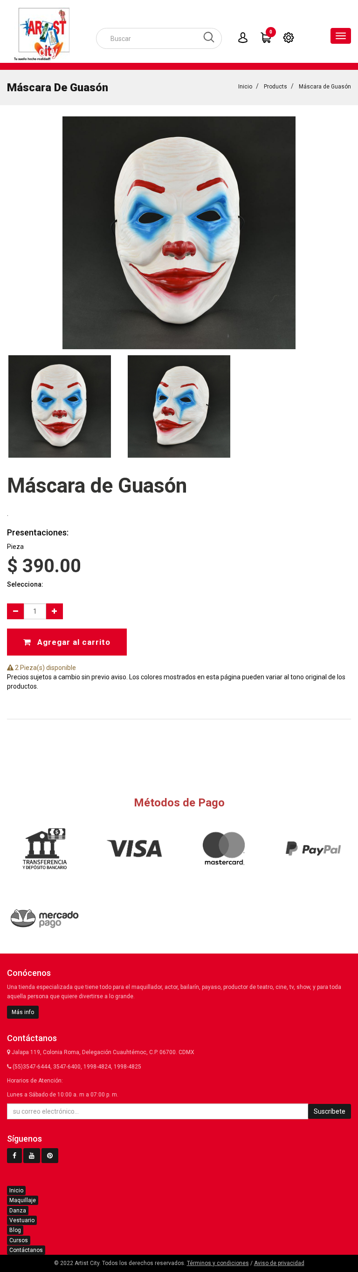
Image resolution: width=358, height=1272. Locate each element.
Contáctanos (26, 1250)
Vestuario (21, 1220)
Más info (23, 1012)
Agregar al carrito (72, 642)
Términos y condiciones (218, 1263)
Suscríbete (329, 1111)
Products (275, 86)
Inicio (245, 86)
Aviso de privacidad (279, 1263)
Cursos (18, 1240)
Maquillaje (22, 1200)
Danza (17, 1210)
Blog (15, 1230)
